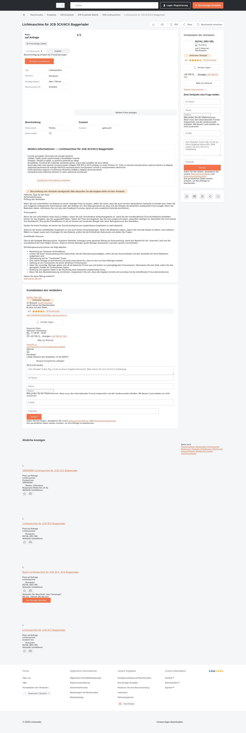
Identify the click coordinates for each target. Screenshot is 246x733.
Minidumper (217, 449)
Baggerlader (201, 447)
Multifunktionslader (204, 451)
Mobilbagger (206, 449)
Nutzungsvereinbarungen (104, 421)
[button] (154, 24)
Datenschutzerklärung (80, 683)
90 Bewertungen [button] (53, 311)
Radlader (196, 449)
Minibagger (186, 449)
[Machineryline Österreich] (38, 5)
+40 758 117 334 (58, 336)
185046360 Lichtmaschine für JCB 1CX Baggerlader (50, 470)
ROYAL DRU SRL (34, 297)
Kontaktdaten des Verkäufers (36, 687)
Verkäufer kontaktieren (39, 61)
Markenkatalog (76, 697)
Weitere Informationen (194, 89)
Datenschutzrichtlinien (79, 421)
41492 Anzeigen (45, 303)
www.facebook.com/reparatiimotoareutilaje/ (46, 347)
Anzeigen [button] (46, 336)
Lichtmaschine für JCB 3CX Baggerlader (43, 523)
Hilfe (25, 683)
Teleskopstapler (188, 447)
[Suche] (73, 5)
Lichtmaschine (55, 70)
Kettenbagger (213, 447)
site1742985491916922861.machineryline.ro (47, 315)
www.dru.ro (32, 344)
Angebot (58, 51)
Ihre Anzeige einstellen (36, 600)
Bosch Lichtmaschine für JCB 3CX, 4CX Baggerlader (50, 572)
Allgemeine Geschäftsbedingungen (86, 678)
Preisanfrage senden (37, 44)
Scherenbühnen (188, 451)
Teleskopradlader (188, 453)
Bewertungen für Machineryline (84, 692)
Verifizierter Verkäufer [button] (41, 300)
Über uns (27, 678)
